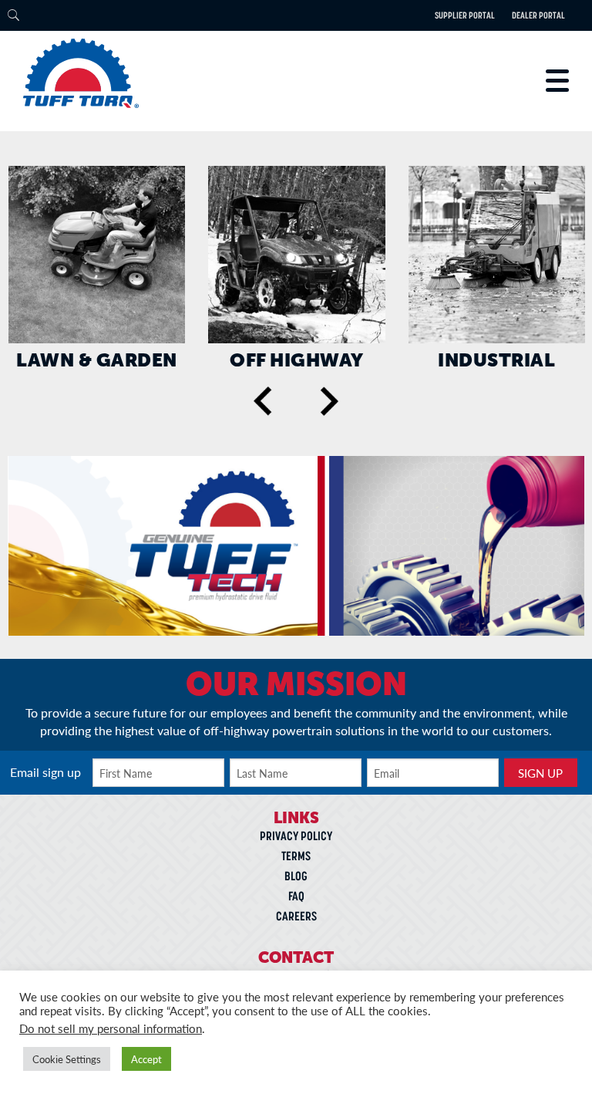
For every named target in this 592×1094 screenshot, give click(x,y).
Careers (296, 915)
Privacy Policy (296, 835)
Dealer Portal (538, 15)
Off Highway (297, 360)
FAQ (296, 895)
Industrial (496, 360)
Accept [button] (146, 1059)
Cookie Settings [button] (66, 1059)
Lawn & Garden (96, 360)
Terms (296, 855)
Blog (296, 875)
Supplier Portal (465, 15)
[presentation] (263, 402)
